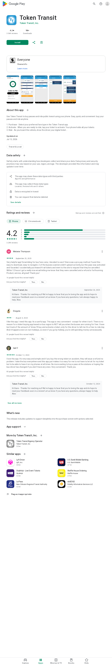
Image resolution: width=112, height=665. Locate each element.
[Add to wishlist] (41, 42)
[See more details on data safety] (15, 202)
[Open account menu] (107, 4)
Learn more (22, 68)
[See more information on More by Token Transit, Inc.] (41, 435)
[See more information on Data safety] (24, 155)
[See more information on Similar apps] (24, 454)
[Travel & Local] (15, 147)
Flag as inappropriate (19, 494)
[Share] (34, 42)
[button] (13, 89)
